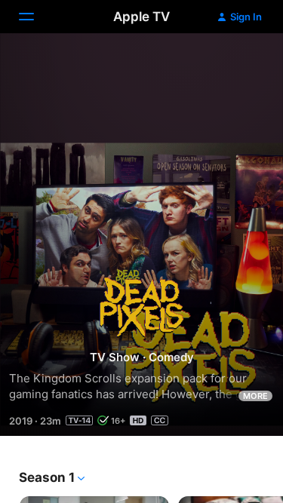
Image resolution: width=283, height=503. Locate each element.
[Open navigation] (35, 16)
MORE (255, 396)
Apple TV (141, 16)
